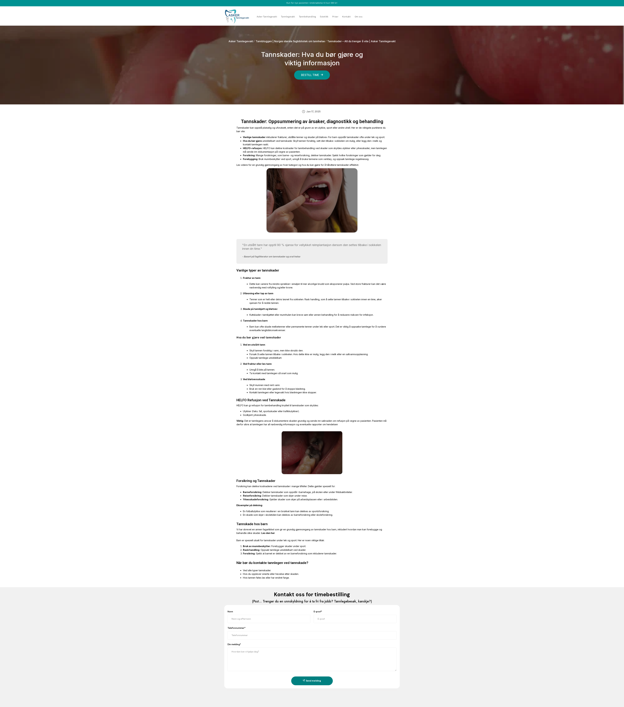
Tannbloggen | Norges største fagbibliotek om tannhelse (290, 41)
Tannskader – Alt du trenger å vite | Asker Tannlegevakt (361, 41)
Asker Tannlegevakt (240, 41)
